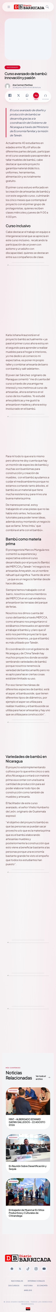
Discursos (13, 1285)
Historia (28, 1285)
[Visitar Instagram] (36, 1269)
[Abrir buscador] (47, 7)
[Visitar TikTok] (28, 1269)
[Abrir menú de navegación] (9, 7)
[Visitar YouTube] (44, 1269)
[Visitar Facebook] (12, 1269)
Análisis (28, 1290)
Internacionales (36, 1281)
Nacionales (17, 1281)
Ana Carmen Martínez (23, 85)
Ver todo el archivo (41, 1077)
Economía (42, 1285)
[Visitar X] (20, 1269)
